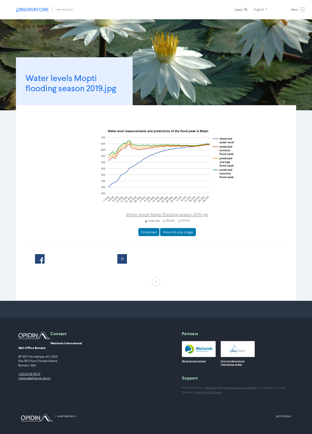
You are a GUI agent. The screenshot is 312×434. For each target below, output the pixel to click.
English (259, 9)
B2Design (216, 392)
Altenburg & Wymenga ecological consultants (231, 387)
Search (239, 9)
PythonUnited (201, 392)
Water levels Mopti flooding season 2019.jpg (167, 214)
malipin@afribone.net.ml (34, 378)
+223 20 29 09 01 (29, 374)
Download (149, 232)
